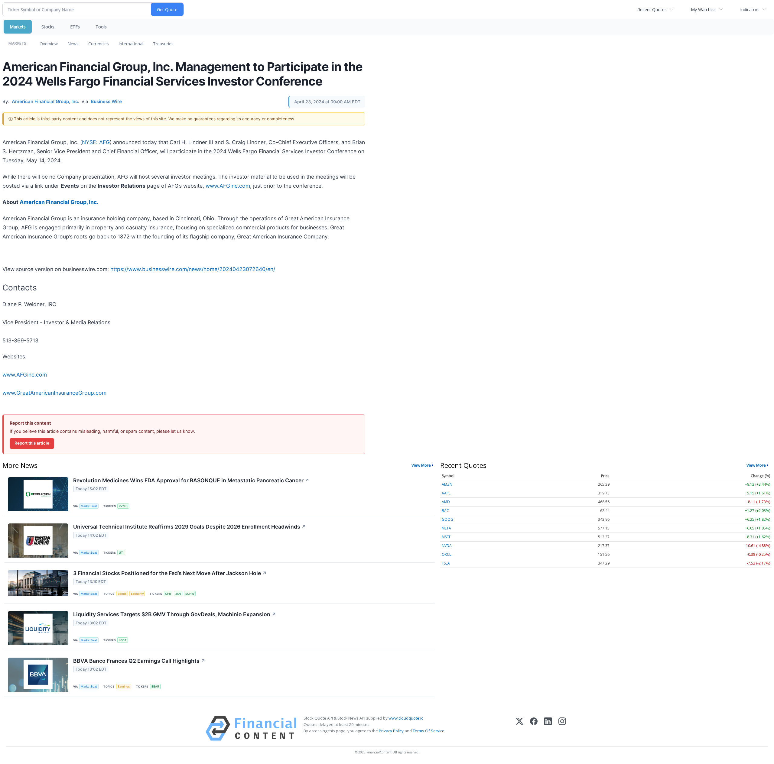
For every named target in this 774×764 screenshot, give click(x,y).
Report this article (32, 443)
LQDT (122, 640)
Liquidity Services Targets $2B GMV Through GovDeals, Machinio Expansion (174, 614)
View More (421, 465)
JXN (178, 593)
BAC (445, 510)
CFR (168, 593)
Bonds (122, 593)
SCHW (189, 593)
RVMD (123, 506)
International (131, 44)
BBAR (155, 686)
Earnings (124, 686)
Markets (18, 27)
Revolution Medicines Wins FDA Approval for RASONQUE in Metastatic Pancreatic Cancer (191, 480)
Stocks (47, 27)
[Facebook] (534, 728)
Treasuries (163, 44)
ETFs (75, 27)
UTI (121, 552)
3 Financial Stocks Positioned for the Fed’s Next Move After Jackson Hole (170, 573)
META (446, 528)
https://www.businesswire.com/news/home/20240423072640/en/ (192, 269)
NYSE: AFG (96, 142)
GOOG (447, 519)
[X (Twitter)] (519, 728)
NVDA (447, 545)
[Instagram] (562, 728)
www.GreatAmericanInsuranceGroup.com (54, 393)
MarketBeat (89, 506)
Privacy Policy (391, 730)
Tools (101, 27)
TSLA (446, 563)
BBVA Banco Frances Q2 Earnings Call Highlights (139, 661)
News (73, 44)
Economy (137, 593)
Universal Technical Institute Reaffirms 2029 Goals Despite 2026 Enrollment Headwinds (189, 526)
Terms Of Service (428, 730)
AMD (446, 501)
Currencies (98, 44)
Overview (49, 44)
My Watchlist (703, 9)
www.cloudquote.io (406, 718)
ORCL (446, 554)
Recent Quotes (652, 9)
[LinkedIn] (548, 728)
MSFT (446, 536)
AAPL (446, 493)
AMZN (447, 484)
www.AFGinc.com (228, 186)
